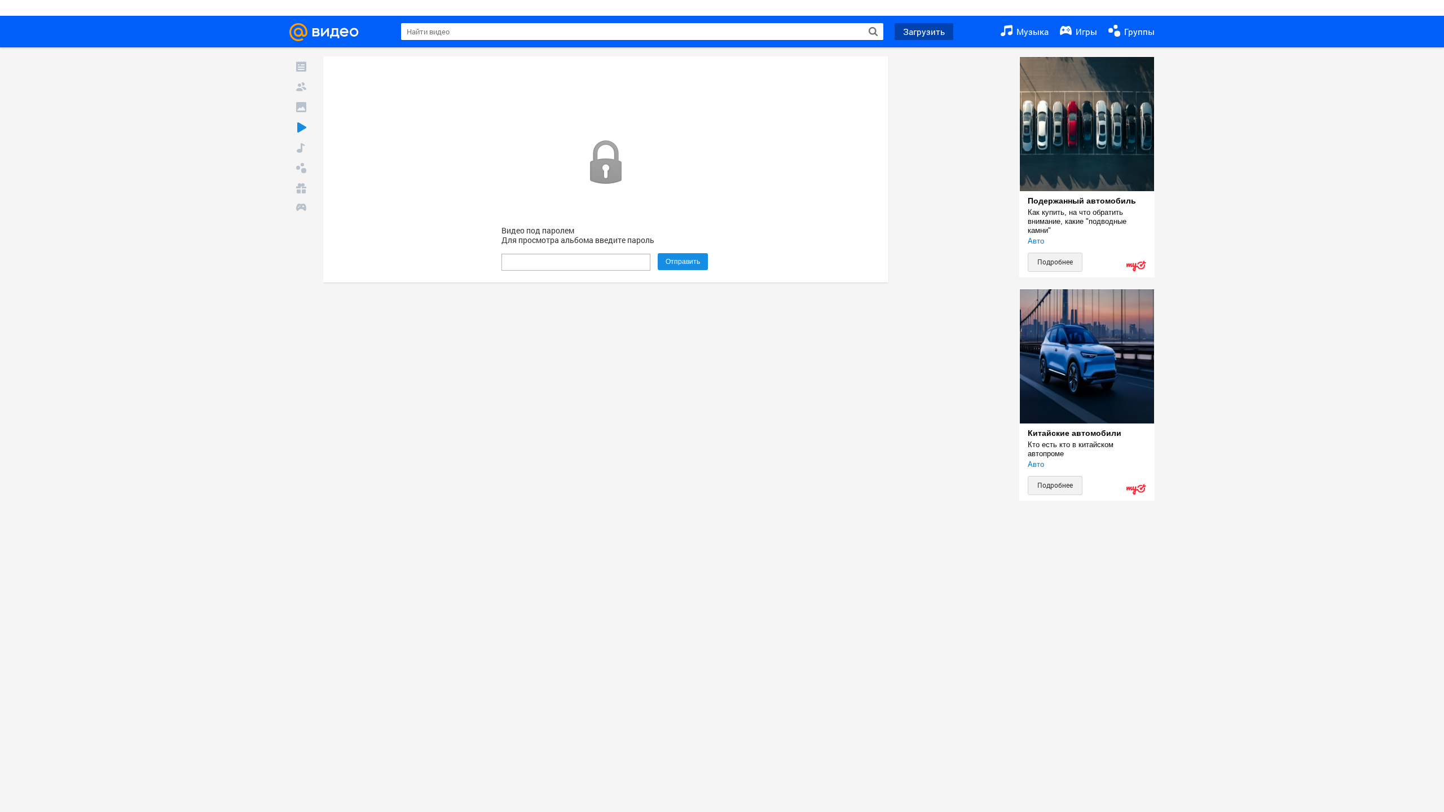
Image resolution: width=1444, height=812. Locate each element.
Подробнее (1055, 261)
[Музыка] (301, 148)
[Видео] (301, 127)
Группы (1138, 31)
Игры (1085, 31)
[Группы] (301, 168)
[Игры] (301, 208)
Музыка (1031, 31)
